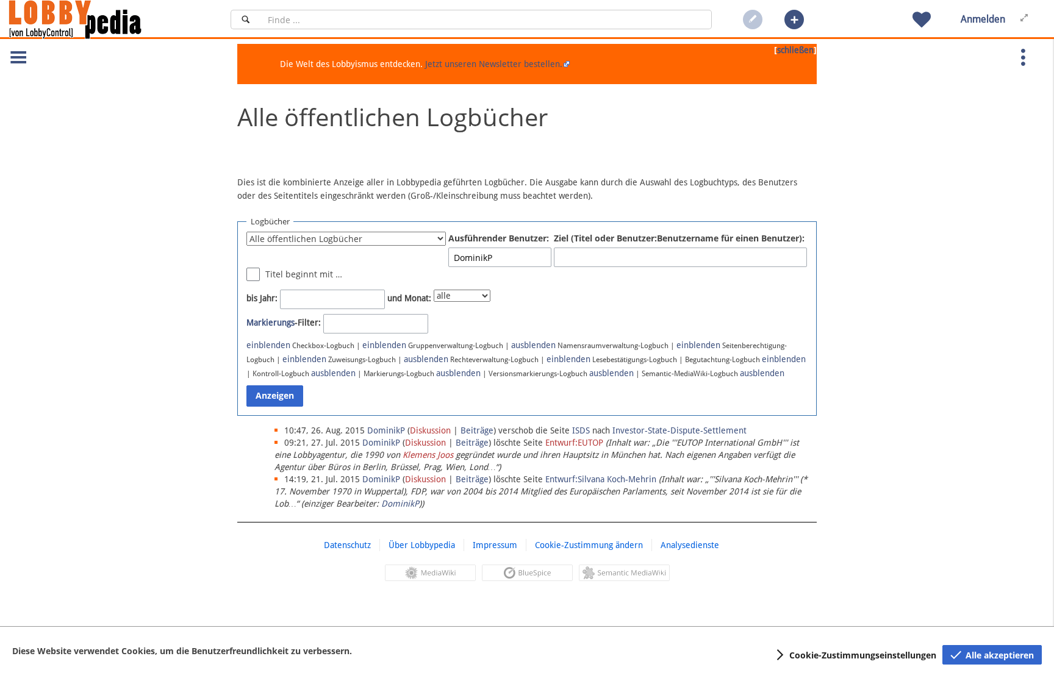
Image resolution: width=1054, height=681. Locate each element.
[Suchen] (245, 19)
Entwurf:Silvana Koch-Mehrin (600, 479)
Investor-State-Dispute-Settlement (679, 430)
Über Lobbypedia (422, 545)
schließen (795, 50)
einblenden (268, 345)
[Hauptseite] (96, 19)
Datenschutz (347, 545)
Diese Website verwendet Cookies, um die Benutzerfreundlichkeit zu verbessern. (182, 651)
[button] (794, 19)
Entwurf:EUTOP (574, 442)
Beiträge (477, 430)
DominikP (400, 503)
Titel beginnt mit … (303, 274)
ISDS (581, 430)
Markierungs (270, 322)
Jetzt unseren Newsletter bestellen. (493, 64)
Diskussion (430, 430)
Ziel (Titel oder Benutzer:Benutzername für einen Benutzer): (679, 238)
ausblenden (533, 345)
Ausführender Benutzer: (498, 238)
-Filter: (283, 322)
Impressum (495, 545)
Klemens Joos (428, 455)
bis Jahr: (262, 298)
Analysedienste (690, 545)
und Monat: (409, 298)
